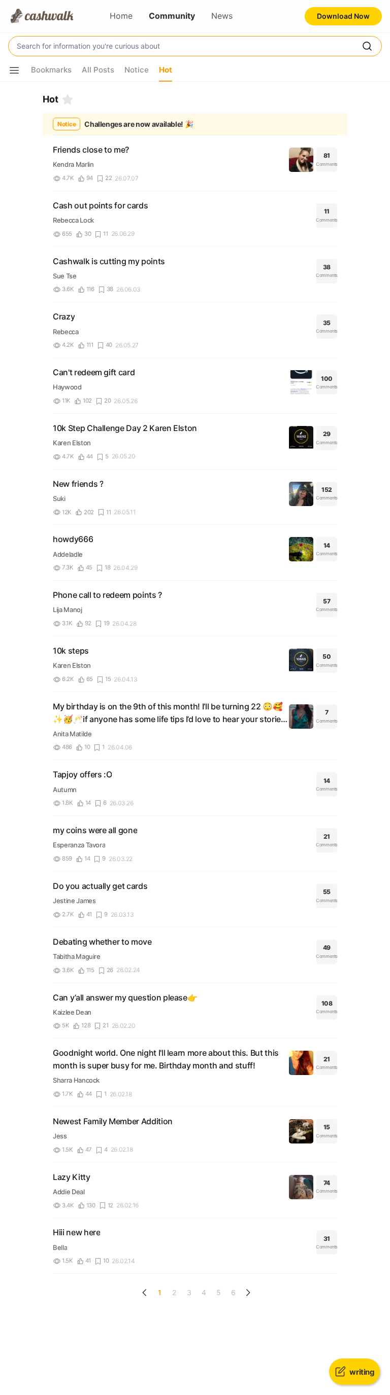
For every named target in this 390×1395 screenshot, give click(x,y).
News (222, 16)
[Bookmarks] (67, 99)
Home (121, 16)
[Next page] (248, 1292)
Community (172, 16)
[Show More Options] (14, 70)
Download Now (343, 16)
